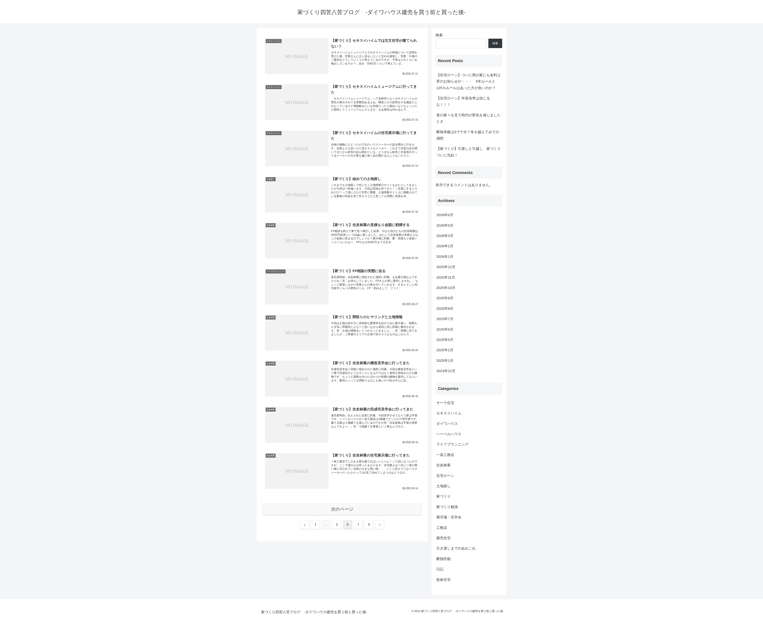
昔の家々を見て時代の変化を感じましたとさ (468, 118)
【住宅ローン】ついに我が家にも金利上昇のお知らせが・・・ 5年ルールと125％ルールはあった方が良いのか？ (468, 81)
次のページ (342, 509)
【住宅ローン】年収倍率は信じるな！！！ (463, 101)
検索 (439, 35)
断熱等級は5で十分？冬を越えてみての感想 (467, 135)
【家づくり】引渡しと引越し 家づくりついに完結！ (468, 152)
